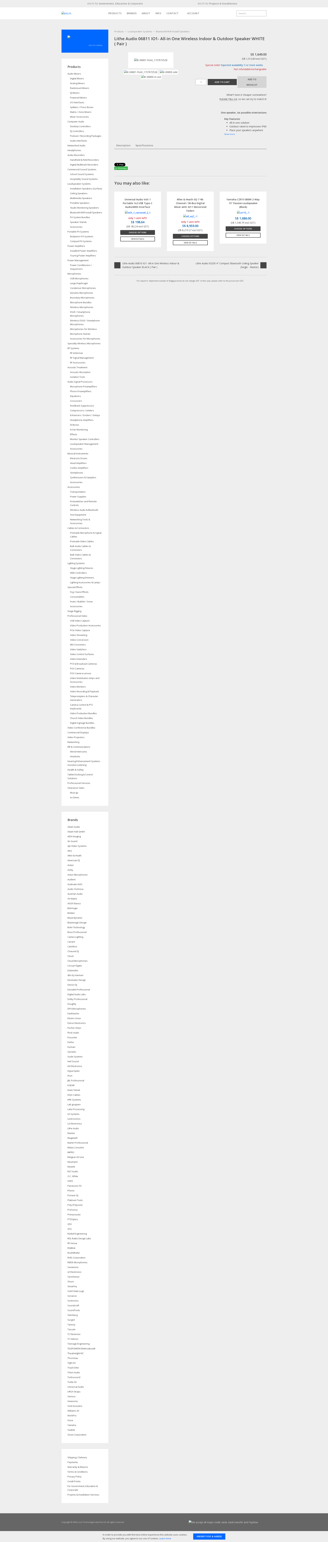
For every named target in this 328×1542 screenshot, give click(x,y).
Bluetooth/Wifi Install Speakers (173, 31)
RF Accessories (77, 362)
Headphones (74, 150)
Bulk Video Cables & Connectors (80, 556)
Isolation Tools (77, 376)
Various (71, 1396)
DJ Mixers (75, 92)
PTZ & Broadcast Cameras (83, 663)
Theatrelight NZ (75, 1353)
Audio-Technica (75, 889)
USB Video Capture (80, 620)
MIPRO (70, 1152)
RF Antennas (76, 353)
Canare (71, 941)
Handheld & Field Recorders (84, 159)
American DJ (73, 860)
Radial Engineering (77, 1233)
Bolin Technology (76, 927)
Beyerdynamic (74, 917)
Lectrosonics (73, 1118)
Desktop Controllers (80, 126)
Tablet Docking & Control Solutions (80, 776)
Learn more (165, 1538)
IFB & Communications (78, 746)
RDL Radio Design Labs (79, 1238)
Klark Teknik (73, 1090)
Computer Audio (75, 121)
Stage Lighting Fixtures (81, 568)
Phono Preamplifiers (80, 391)
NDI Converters (78, 644)
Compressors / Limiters (82, 410)
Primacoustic (74, 1214)
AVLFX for (115, 3)
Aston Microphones (77, 874)
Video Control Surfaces (82, 654)
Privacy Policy (74, 1476)
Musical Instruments (77, 453)
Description (123, 145)
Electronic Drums (78, 458)
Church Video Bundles (81, 718)
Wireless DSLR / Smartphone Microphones (85, 322)
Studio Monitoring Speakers (84, 207)
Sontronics (73, 1300)
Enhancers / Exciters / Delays (85, 415)
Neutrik (71, 1166)
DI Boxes (74, 424)
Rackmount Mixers (79, 88)
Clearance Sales (75, 787)
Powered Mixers (78, 97)
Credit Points (74, 1481)
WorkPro (72, 1415)
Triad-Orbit (73, 1367)
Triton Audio (73, 1372)
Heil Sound (73, 1061)
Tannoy (71, 1324)
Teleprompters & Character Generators (84, 698)
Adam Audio (73, 826)
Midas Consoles (75, 1147)
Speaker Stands (78, 222)
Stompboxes (76, 472)
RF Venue (72, 1243)
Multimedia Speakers (81, 198)
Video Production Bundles (83, 713)
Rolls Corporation (76, 1257)
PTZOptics (72, 1219)
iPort (69, 1075)
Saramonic (73, 1267)
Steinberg (72, 1315)
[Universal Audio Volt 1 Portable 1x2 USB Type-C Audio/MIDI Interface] (138, 212)
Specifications (144, 145)
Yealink (71, 1429)
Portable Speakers (80, 202)
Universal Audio (75, 1386)
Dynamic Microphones (81, 292)
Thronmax (72, 1358)
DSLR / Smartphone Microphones (80, 313)
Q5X (69, 1224)
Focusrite (72, 1037)
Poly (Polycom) (74, 1204)
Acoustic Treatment (77, 367)
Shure (70, 1281)
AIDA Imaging (74, 836)
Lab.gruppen (74, 1104)
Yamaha (71, 1425)
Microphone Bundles (81, 302)
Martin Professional (77, 1142)
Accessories (76, 226)
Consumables (77, 596)
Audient (71, 879)
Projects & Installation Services (83, 1494)
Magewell (72, 1137)
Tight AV (71, 1362)
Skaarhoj (72, 1286)
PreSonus (72, 1209)
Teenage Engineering (78, 1343)
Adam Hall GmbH (76, 831)
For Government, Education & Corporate (82, 1488)
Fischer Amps (74, 1027)
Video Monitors (78, 686)
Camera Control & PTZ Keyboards (81, 706)
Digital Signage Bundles (82, 722)
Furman (71, 1047)
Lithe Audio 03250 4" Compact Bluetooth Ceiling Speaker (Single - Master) (227, 265)
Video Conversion (79, 639)
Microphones (74, 273)
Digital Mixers (77, 78)
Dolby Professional (77, 999)
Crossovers (76, 400)
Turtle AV (72, 1382)
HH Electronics (74, 1066)
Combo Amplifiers (79, 467)
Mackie (71, 1133)
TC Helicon (72, 1338)
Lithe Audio (73, 1128)
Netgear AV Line (75, 1157)
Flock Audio (73, 1032)
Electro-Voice (74, 1018)
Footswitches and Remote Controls (83, 503)
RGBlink (71, 1248)
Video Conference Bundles (81, 727)
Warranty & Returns (77, 1466)
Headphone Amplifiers (81, 420)
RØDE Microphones (77, 1262)
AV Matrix (72, 898)
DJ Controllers (77, 131)
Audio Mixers (74, 73)
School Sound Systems (82, 174)
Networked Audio (76, 145)
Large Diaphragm (79, 283)
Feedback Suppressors (82, 405)
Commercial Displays (78, 732)
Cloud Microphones (77, 960)
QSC (69, 1228)
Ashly (70, 869)
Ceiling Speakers (78, 193)
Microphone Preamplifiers (83, 386)
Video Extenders (78, 658)
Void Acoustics (74, 1405)
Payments (72, 1462)
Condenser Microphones (83, 288)
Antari (70, 865)
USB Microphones (79, 278)
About (146, 13)
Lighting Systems (76, 563)
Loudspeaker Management (84, 443)
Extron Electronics (76, 1023)
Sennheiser (73, 1276)
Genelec (71, 1051)
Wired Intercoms (78, 751)
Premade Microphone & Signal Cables (85, 534)
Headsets (75, 756)
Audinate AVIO (74, 884)
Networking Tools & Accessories (80, 521)
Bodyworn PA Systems (81, 236)
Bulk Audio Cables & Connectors (80, 548)
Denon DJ (72, 984)
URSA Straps (73, 1391)
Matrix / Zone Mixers (80, 112)
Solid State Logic (75, 1291)
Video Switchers (78, 649)
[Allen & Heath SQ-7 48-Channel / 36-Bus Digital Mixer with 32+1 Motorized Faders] (190, 216)
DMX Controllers (78, 572)
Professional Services (78, 783)
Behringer (72, 908)
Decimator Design (76, 980)
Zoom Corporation (76, 1434)
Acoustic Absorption (80, 372)
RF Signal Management (82, 357)
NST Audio (72, 1171)
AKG (69, 850)
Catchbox (72, 946)
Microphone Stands (80, 333)
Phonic (70, 1190)
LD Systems (73, 1114)
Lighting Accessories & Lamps (85, 582)
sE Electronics (74, 1271)
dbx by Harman (75, 975)
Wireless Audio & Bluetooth (84, 509)
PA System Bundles (80, 217)
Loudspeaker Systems (140, 31)
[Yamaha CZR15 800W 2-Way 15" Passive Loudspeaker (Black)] (243, 212)
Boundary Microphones (82, 297)
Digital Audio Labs (76, 994)
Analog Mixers (77, 83)
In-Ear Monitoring (79, 429)
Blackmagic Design (77, 922)
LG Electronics (74, 1123)
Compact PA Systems (81, 241)
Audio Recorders (76, 155)
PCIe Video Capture (80, 630)
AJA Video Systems (77, 845)
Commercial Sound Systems (81, 169)
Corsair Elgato (74, 965)
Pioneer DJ (72, 1195)
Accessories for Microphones (85, 338)
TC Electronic (73, 1334)
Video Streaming (78, 635)
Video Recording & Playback (84, 691)
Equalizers (75, 396)
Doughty (71, 1003)
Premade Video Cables (82, 541)
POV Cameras (77, 668)
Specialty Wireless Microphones (84, 343)
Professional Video (77, 615)
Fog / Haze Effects (79, 591)
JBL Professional (75, 1080)
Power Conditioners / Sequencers (81, 267)
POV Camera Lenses (80, 673)
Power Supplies (78, 496)
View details (137, 239)
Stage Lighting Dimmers (82, 577)
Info (158, 13)
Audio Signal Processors (80, 381)
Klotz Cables (73, 1094)
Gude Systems (75, 1056)
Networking (73, 742)
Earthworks (73, 1013)
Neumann (72, 1161)
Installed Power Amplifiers (83, 250)
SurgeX (71, 1319)
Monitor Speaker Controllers (84, 439)
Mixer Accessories (79, 116)
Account (192, 13)
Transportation (78, 491)
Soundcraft (73, 1305)
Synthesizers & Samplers (83, 477)
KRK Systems (74, 1099)
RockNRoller (73, 1252)
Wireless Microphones (81, 307)
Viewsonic (72, 1401)
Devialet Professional (78, 989)
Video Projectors (76, 737)
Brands (132, 13)
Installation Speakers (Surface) (86, 188)
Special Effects (75, 587)
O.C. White (72, 1176)
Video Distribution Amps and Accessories (84, 680)
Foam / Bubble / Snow (81, 601)
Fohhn (70, 1042)
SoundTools (73, 1310)
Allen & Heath (74, 855)
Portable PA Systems (78, 231)
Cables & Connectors (78, 528)
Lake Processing (75, 1109)
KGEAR (70, 1085)
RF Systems (73, 348)
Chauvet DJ (73, 951)
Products (114, 13)
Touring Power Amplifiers (83, 255)
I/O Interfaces (77, 102)
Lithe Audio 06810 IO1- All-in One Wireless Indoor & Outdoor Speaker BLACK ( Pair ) (150, 265)
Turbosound (73, 1377)
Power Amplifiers (76, 246)
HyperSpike (73, 1070)
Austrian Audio (75, 893)
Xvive (70, 1420)
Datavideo (72, 970)
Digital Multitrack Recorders (84, 164)
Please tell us (228, 99)
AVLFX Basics (74, 903)
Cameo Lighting (75, 936)
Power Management (77, 260)
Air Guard (72, 841)
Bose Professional (77, 932)
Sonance (72, 1295)
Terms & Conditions (77, 1471)
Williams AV (73, 1410)
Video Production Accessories (85, 625)
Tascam (71, 1329)
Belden (71, 912)
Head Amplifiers (78, 463)
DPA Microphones (76, 1008)
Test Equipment (78, 514)
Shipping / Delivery (77, 1457)
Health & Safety (75, 769)
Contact (172, 13)
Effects (73, 434)
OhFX (70, 1181)
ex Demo (74, 797)
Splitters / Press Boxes (81, 107)
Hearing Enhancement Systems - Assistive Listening (84, 763)
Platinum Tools (75, 1200)
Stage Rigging (74, 611)
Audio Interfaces (78, 140)
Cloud (70, 956)
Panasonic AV (74, 1185)
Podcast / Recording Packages (85, 135)
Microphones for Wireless (83, 329)
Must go (74, 792)
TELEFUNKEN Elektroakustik (81, 1348)
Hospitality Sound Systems (84, 179)
